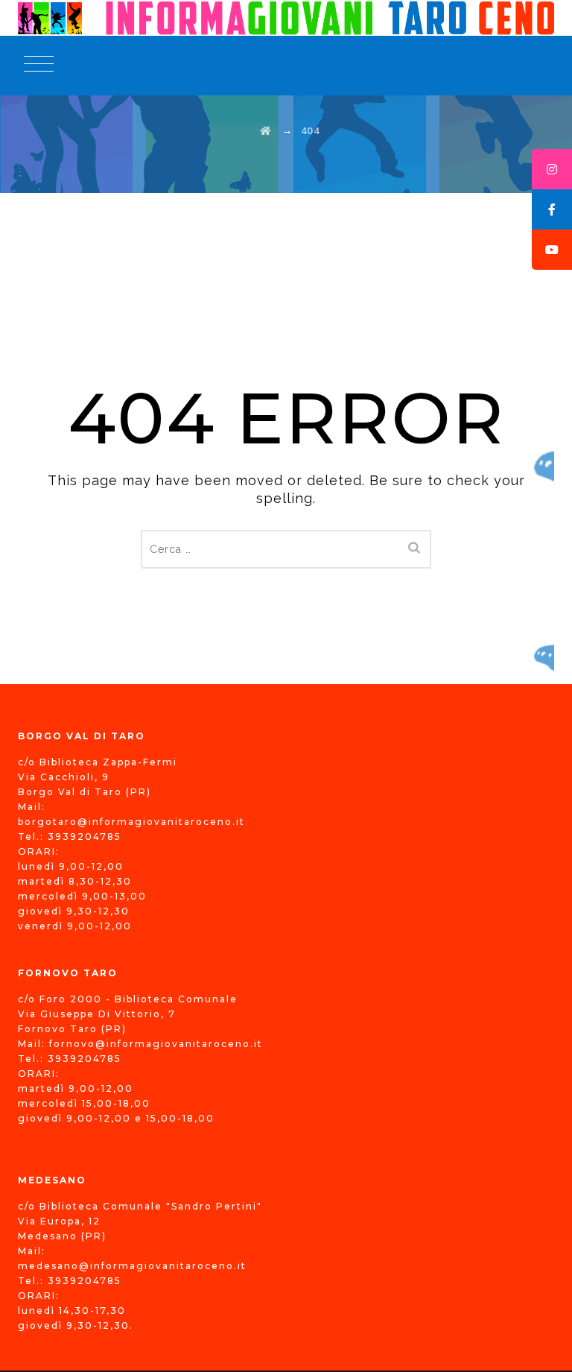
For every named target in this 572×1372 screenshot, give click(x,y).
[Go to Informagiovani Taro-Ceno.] (266, 130)
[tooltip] (552, 169)
